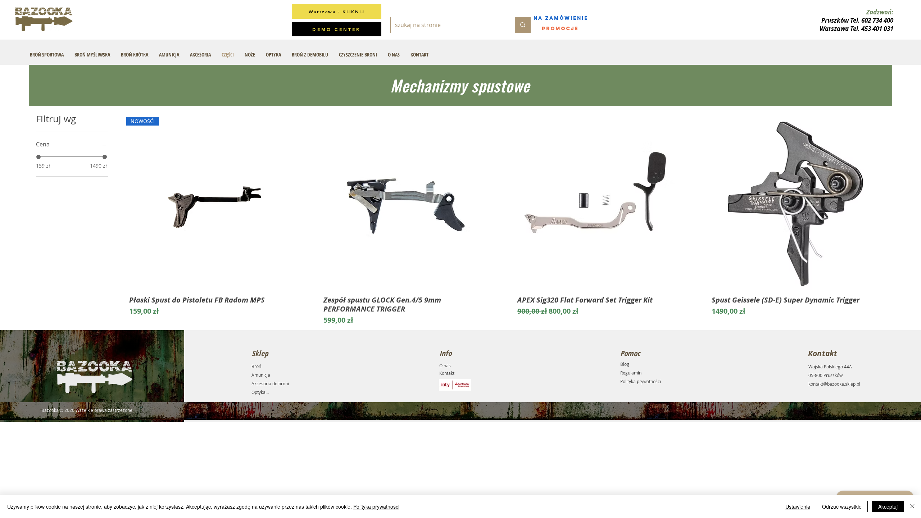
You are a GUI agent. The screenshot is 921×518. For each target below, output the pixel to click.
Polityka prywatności (640, 381)
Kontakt (446, 373)
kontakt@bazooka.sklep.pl (834, 384)
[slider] (38, 157)
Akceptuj (888, 506)
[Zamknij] (912, 506)
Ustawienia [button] (797, 506)
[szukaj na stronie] (522, 25)
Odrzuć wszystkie (842, 506)
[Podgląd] (407, 203)
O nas (445, 365)
